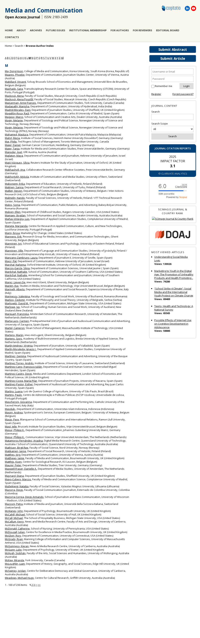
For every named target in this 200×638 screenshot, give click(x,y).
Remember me (163, 86)
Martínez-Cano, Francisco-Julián (23, 366)
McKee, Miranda (14, 560)
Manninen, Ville (14, 250)
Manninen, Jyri (13, 243)
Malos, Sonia (12, 205)
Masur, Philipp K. (14, 430)
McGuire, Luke (13, 549)
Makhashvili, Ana (15, 169)
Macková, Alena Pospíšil (19, 99)
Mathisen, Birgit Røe (16, 447)
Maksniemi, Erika (15, 183)
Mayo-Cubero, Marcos (18, 479)
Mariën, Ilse (12, 286)
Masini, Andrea (14, 412)
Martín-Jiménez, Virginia (19, 345)
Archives (36, 30)
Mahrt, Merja (12, 138)
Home (9, 30)
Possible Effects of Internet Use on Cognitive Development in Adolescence (172, 323)
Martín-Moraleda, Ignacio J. (20, 349)
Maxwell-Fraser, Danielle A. (21, 468)
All (62, 58)
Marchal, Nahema (15, 264)
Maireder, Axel (13, 152)
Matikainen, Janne (15, 451)
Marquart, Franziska (17, 314)
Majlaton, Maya (14, 155)
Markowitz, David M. (17, 303)
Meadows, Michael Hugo (19, 578)
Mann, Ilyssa (12, 233)
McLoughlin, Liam (15, 563)
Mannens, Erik (13, 236)
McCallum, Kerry (14, 521)
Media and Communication (44, 10)
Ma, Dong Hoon (14, 71)
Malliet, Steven (13, 191)
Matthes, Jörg (12, 454)
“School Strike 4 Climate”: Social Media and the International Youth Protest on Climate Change (173, 292)
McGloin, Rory (13, 535)
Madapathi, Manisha (17, 106)
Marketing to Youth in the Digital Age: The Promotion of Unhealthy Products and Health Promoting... (173, 274)
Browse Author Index (40, 45)
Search (19, 45)
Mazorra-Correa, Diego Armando (24, 497)
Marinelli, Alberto (15, 289)
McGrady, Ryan (14, 539)
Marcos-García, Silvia (17, 268)
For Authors (120, 30)
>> (39, 585)
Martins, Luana (13, 391)
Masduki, (10, 409)
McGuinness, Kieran (17, 546)
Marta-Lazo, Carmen (17, 321)
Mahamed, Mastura (16, 134)
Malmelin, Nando (15, 198)
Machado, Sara (14, 89)
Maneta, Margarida (16, 226)
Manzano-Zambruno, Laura (21, 257)
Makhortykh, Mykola (17, 176)
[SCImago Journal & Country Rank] (172, 219)
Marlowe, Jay (12, 307)
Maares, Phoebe (15, 74)
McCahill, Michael (15, 514)
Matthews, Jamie (14, 458)
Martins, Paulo (13, 395)
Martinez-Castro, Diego (18, 373)
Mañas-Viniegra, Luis (17, 219)
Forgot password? (183, 94)
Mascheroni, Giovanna (18, 402)
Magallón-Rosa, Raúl (17, 113)
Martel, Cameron (15, 328)
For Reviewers (142, 30)
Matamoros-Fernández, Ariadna (24, 440)
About (21, 30)
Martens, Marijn (14, 335)
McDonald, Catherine (17, 528)
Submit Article (172, 58)
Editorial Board (167, 30)
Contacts (12, 37)
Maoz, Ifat (11, 261)
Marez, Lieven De (15, 282)
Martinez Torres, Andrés (19, 363)
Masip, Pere (12, 419)
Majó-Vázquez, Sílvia (17, 162)
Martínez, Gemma (15, 356)
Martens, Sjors (13, 338)
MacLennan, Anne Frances (20, 103)
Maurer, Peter (13, 465)
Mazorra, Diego (14, 490)
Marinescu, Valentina (17, 296)
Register (156, 94)
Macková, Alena (14, 96)
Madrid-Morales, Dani (17, 110)
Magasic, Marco (14, 117)
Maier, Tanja (12, 148)
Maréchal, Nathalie (16, 271)
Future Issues (55, 30)
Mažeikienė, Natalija (17, 486)
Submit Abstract (172, 49)
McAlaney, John (14, 511)
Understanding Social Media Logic (171, 258)
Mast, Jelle (11, 426)
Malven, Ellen (13, 212)
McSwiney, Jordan (15, 571)
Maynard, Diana (14, 476)
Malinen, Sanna (14, 187)
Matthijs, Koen (13, 461)
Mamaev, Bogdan (15, 215)
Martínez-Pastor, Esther (19, 384)
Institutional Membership (88, 30)
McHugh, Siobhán (15, 553)
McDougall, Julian (15, 532)
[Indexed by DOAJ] (172, 235)
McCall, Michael (14, 518)
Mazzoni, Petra (14, 504)
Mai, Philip (11, 141)
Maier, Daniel (13, 145)
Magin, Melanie (14, 120)
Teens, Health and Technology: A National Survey (173, 307)
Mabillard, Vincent (15, 81)
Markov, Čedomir (15, 300)
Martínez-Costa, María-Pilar (21, 381)
